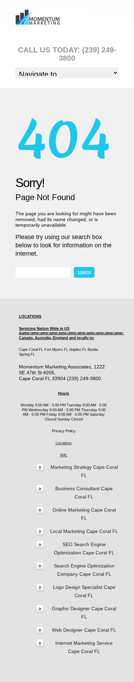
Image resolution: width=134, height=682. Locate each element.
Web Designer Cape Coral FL (84, 630)
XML (63, 455)
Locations (64, 443)
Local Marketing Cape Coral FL (84, 531)
